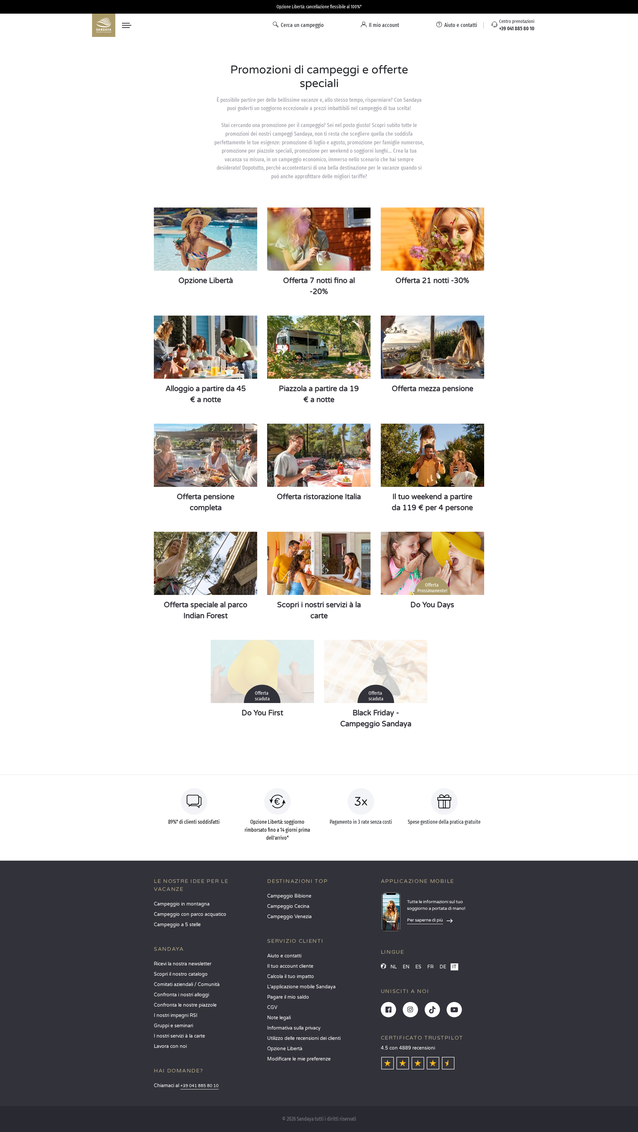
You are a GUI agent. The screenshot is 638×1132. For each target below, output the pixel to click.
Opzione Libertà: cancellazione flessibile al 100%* (319, 7)
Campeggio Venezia (289, 917)
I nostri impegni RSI (175, 1015)
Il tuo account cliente (290, 966)
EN (406, 967)
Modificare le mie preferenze (299, 1059)
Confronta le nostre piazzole (185, 1005)
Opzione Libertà (284, 1049)
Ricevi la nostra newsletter (182, 964)
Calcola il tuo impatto (290, 976)
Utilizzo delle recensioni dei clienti (304, 1038)
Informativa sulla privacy (294, 1028)
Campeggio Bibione (289, 896)
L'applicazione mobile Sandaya (301, 987)
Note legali (279, 1018)
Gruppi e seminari (173, 1026)
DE (443, 967)
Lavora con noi (170, 1046)
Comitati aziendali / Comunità (187, 984)
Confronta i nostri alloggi (181, 995)
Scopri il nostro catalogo (181, 974)
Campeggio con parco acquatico (190, 914)
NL (393, 967)
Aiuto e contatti (284, 956)
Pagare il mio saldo (288, 997)
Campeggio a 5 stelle (177, 924)
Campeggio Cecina (288, 906)
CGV (272, 1007)
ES (418, 967)
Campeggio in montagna (182, 904)
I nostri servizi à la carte (179, 1036)
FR (430, 967)
